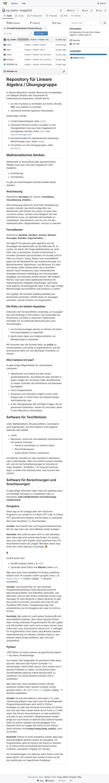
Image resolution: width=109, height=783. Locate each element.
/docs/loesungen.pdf (21, 134)
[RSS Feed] (61, 11)
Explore (14, 3)
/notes (40, 141)
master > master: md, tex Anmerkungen (47, 39)
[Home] (5, 3)
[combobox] (17, 33)
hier (29, 521)
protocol (10, 59)
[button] (70, 11)
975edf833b (23, 39)
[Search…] (104, 23)
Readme (76, 40)
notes (9, 54)
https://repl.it (12, 578)
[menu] (40, 781)
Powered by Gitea (35, 777)
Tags (58, 23)
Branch (36, 23)
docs (9, 49)
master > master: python (35, 45)
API (70, 780)
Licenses (62, 780)
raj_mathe (12, 10)
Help (24, 3)
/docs (42, 131)
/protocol (15, 148)
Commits (14, 23)
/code (43, 121)
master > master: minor (34, 49)
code (9, 45)
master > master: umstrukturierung (39, 64)
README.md (12, 64)
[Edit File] (64, 71)
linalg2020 (26, 10)
